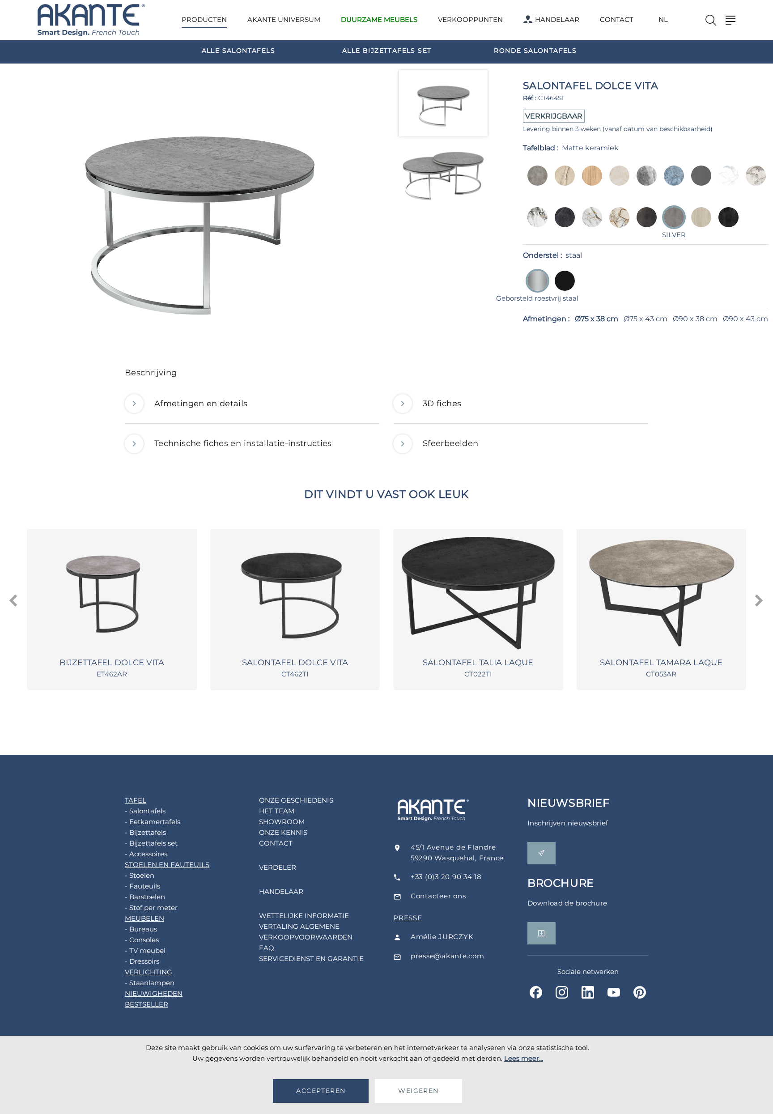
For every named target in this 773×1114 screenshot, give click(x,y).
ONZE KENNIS (283, 832)
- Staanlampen (149, 982)
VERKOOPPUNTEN (470, 19)
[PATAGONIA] (617, 223)
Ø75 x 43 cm (645, 319)
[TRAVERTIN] (698, 223)
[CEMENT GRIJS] (535, 182)
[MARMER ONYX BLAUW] (671, 182)
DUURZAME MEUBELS (379, 19)
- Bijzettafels (145, 832)
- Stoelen (139, 875)
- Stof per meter (151, 907)
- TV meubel (145, 950)
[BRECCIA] (562, 182)
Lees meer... (523, 1058)
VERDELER (277, 867)
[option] (238, 50)
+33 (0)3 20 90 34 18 (446, 876)
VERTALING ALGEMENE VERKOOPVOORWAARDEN (306, 931)
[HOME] (91, 20)
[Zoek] (711, 20)
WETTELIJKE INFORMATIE (304, 915)
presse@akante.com (447, 956)
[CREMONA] (617, 182)
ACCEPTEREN (320, 1091)
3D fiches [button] (442, 403)
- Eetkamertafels (152, 821)
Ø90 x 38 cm (695, 319)
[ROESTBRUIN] (644, 223)
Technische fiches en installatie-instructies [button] (243, 443)
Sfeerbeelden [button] (450, 443)
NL (663, 20)
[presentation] (14, 600)
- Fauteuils (142, 886)
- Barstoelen (145, 897)
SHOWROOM (282, 821)
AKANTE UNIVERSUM (283, 19)
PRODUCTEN (204, 19)
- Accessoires (146, 854)
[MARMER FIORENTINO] (589, 223)
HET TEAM (276, 811)
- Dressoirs (142, 961)
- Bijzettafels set (151, 843)
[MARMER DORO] (535, 223)
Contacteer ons (438, 896)
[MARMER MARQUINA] (562, 223)
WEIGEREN (418, 1091)
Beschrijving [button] (151, 373)
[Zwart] (562, 287)
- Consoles (142, 939)
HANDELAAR (557, 19)
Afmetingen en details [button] (201, 403)
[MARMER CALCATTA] (753, 182)
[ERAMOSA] (644, 182)
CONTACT (616, 19)
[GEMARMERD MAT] (726, 182)
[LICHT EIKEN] (589, 182)
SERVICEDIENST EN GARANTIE (311, 958)
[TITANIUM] (726, 223)
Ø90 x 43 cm (745, 319)
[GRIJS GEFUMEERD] (698, 182)
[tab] (386, 375)
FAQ (266, 948)
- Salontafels (145, 811)
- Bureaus (141, 929)
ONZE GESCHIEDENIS (296, 800)
